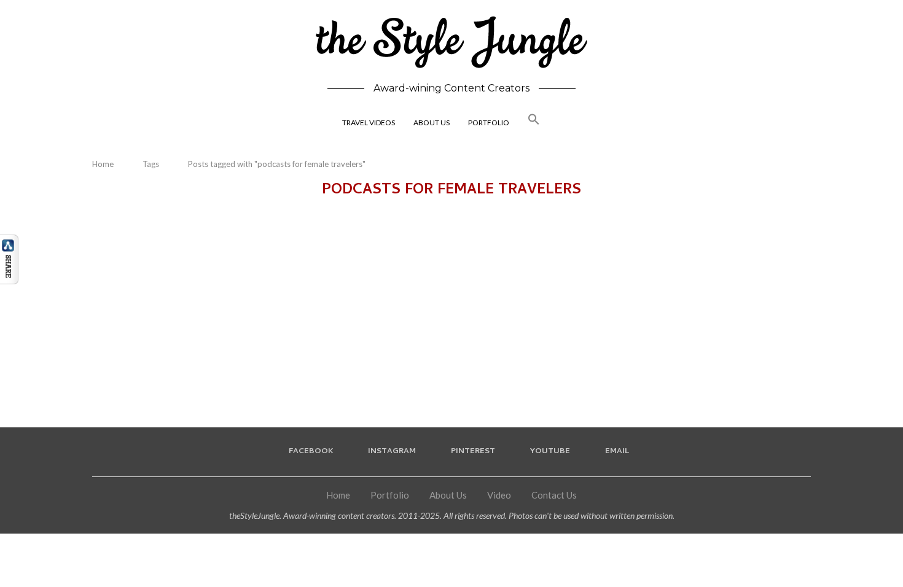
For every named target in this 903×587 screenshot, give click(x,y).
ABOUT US (431, 122)
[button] (533, 123)
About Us (448, 494)
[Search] (564, 123)
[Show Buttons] (9, 240)
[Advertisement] (451, 305)
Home (103, 164)
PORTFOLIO (488, 122)
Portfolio (389, 494)
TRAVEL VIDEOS (368, 122)
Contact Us (554, 494)
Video (499, 494)
